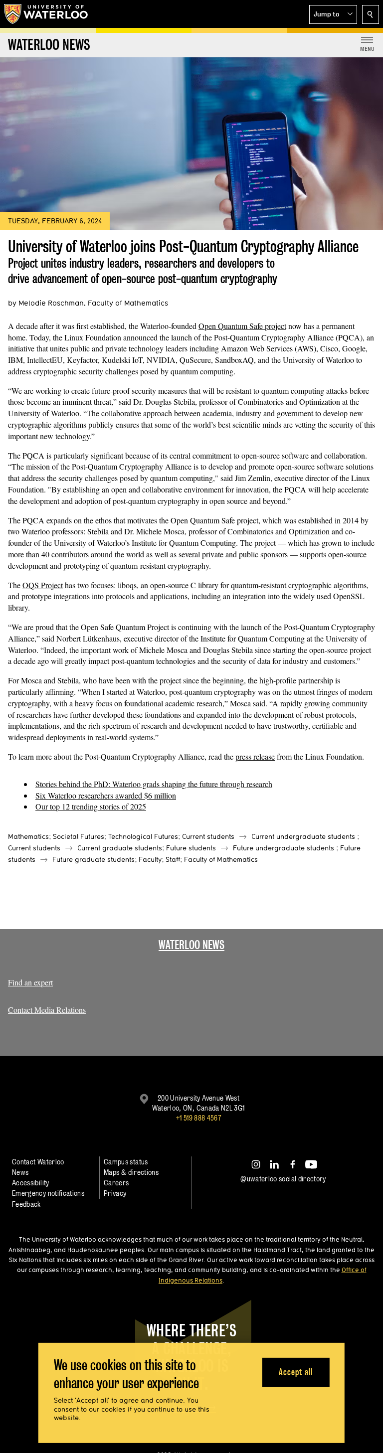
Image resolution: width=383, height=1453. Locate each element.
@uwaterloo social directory (283, 1178)
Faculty (150, 859)
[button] (333, 14)
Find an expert (30, 982)
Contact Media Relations (47, 1009)
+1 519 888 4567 (198, 1118)
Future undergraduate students (283, 848)
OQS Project (42, 585)
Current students (208, 836)
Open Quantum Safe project (242, 326)
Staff (173, 859)
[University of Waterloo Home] (46, 14)
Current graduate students (119, 848)
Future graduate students (93, 859)
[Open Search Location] (370, 14)
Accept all (295, 1372)
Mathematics (28, 836)
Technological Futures (143, 836)
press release (255, 756)
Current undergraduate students (303, 836)
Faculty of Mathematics (221, 859)
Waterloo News (191, 945)
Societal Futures (78, 836)
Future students (191, 848)
